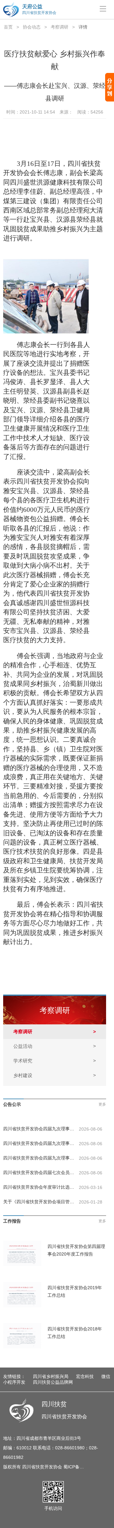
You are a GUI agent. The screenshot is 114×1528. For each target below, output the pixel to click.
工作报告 (12, 1221)
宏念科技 (85, 1376)
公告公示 (12, 1104)
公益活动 (54, 1046)
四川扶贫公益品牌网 (53, 1382)
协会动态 (32, 26)
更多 (102, 1104)
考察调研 (59, 26)
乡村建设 (54, 1075)
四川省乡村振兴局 (50, 1376)
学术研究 (54, 1060)
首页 (8, 26)
